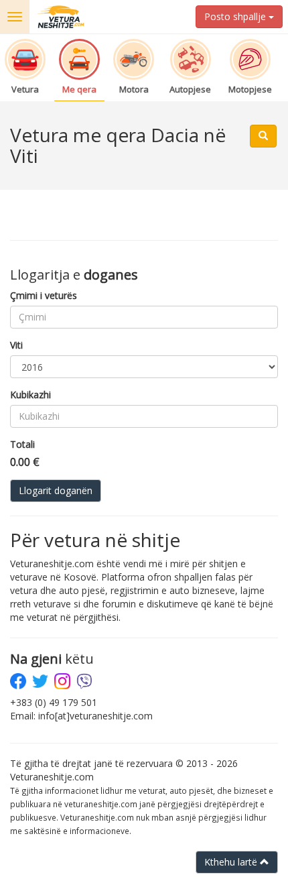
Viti (16, 345)
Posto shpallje (236, 16)
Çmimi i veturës (43, 295)
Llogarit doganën (55, 490)
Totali (22, 444)
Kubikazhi (30, 394)
